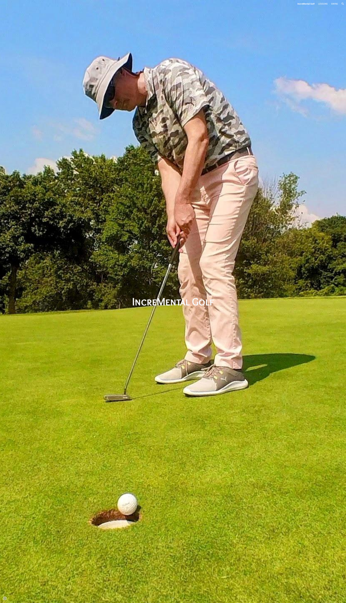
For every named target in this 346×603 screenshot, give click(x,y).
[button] (343, 4)
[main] (173, 301)
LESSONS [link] (323, 4)
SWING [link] (334, 4)
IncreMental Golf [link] (306, 4)
